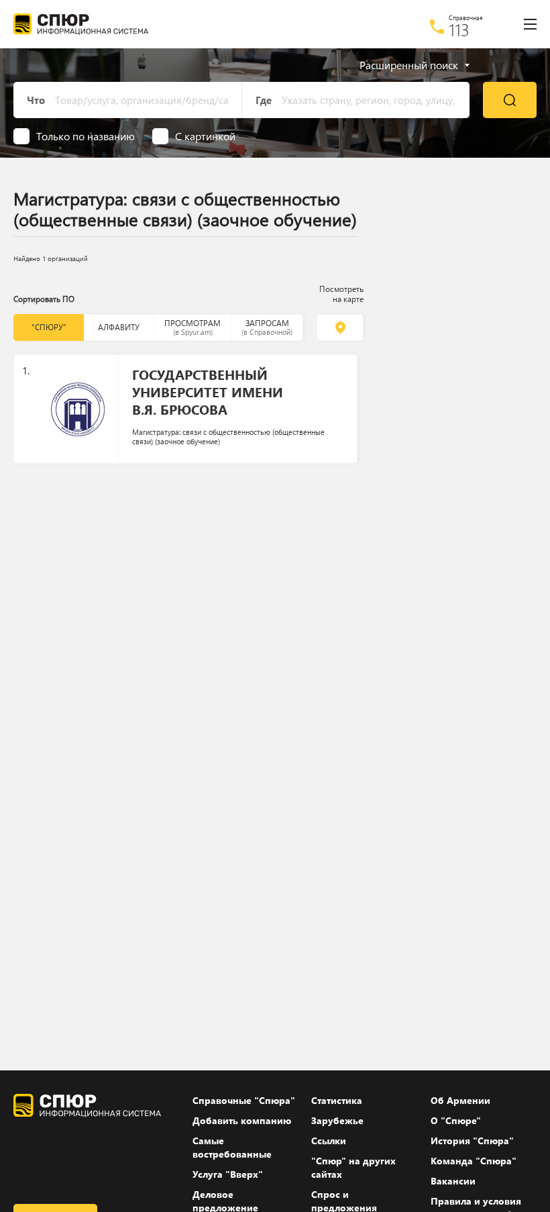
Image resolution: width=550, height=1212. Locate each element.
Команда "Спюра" (473, 1160)
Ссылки (328, 1140)
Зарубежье (337, 1120)
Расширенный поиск (409, 65)
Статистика (336, 1100)
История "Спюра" (472, 1140)
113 (459, 29)
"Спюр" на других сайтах (353, 1167)
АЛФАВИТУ (119, 327)
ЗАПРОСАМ (266, 327)
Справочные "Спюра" (243, 1100)
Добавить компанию (241, 1120)
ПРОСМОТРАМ (192, 327)
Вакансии (453, 1180)
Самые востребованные (232, 1147)
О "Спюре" (456, 1120)
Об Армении (460, 1100)
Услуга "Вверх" (227, 1174)
